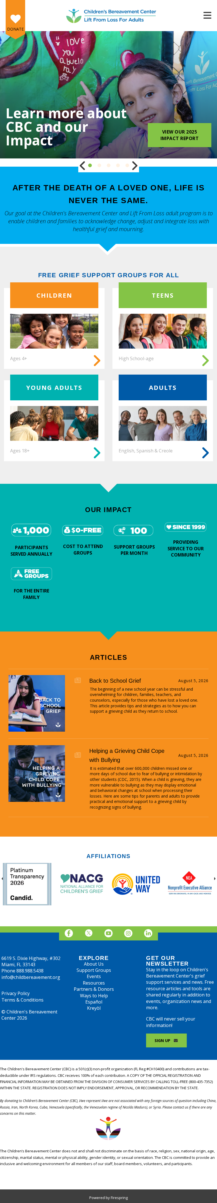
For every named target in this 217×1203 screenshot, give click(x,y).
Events (94, 976)
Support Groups (94, 970)
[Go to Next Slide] (134, 165)
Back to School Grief (115, 681)
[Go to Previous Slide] (83, 165)
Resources (94, 983)
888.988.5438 (30, 971)
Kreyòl (94, 1008)
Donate (15, 29)
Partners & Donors (94, 989)
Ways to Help (94, 996)
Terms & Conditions (22, 1000)
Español (93, 1002)
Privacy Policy (15, 993)
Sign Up (163, 1040)
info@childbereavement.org (30, 977)
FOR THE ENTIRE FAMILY (31, 594)
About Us (94, 964)
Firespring (119, 1197)
